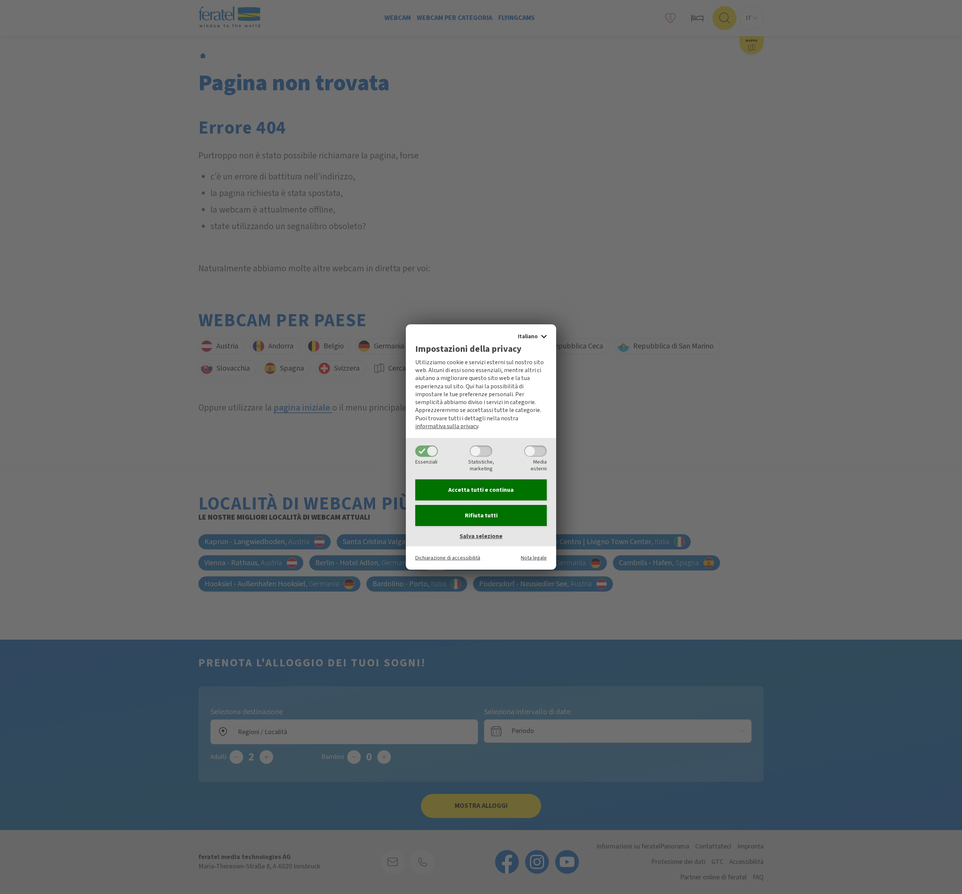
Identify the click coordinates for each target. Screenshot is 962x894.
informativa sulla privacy (446, 426)
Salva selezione (481, 536)
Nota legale (534, 558)
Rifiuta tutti (481, 515)
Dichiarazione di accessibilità (447, 558)
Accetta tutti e (481, 490)
